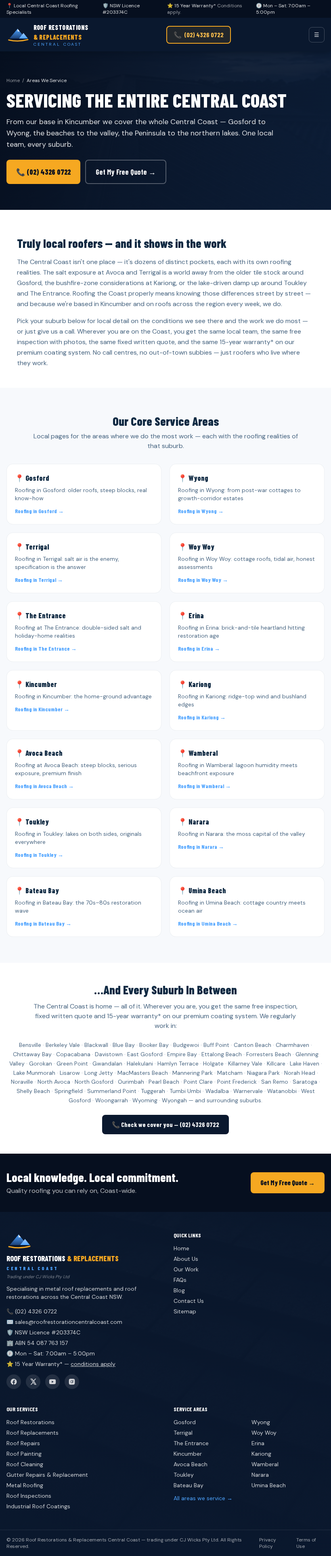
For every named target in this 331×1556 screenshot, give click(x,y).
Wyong (260, 1422)
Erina (257, 1443)
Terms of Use (306, 1543)
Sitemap (185, 1311)
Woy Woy (264, 1432)
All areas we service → (203, 1498)
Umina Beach (268, 1485)
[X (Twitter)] (33, 1381)
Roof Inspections (28, 1495)
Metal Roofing (24, 1485)
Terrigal (183, 1432)
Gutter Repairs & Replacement (47, 1474)
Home (13, 80)
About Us (186, 1258)
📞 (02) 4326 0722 (43, 171)
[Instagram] (72, 1381)
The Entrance (191, 1443)
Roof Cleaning (24, 1464)
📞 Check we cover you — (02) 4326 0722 (165, 1124)
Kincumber (188, 1453)
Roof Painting (24, 1453)
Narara (260, 1474)
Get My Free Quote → (126, 171)
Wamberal (265, 1464)
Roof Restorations (30, 1422)
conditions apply (93, 1364)
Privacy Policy (267, 1543)
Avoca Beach (190, 1464)
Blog (179, 1290)
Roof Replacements (32, 1432)
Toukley (184, 1474)
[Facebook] (13, 1381)
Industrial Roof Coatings (38, 1506)
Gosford (185, 1422)
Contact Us (189, 1300)
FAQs (180, 1279)
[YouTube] (52, 1381)
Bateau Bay (188, 1485)
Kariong (261, 1453)
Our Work (186, 1269)
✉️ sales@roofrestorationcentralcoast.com (64, 1322)
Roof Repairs (23, 1443)
